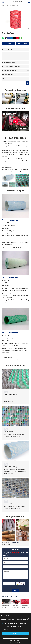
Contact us (8, 43)
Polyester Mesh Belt (7, 74)
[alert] (15, 628)
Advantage (17, 5)
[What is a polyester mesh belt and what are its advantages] (15, 601)
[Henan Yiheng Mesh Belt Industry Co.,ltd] (3, 2)
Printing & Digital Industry (9, 62)
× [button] (29, 615)
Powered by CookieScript (15, 642)
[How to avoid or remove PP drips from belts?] (25, 601)
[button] (3, 38)
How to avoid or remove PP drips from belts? (25, 607)
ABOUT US (18, 2)
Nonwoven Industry (7, 49)
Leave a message (22, 43)
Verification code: (7, 581)
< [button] (3, 19)
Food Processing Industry (9, 70)
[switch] (20, 583)
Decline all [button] (15, 637)
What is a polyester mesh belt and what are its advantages (15, 607)
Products (11, 2)
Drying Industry (6, 58)
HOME (3, 5)
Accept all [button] (15, 633)
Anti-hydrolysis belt (14, 542)
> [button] (27, 19)
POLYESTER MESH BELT (10, 5)
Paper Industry (6, 54)
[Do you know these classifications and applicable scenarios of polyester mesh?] (6, 601)
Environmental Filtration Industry (11, 66)
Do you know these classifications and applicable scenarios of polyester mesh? (6, 607)
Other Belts (5, 78)
